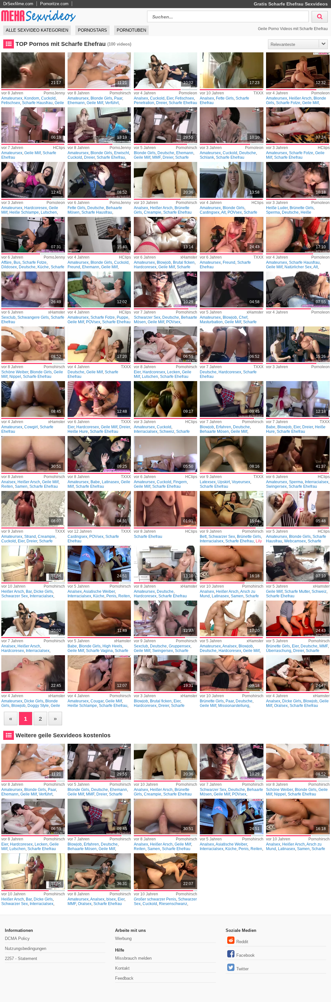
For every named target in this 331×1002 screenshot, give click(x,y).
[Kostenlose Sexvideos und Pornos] (39, 15)
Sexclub (8, 317)
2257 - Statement (21, 958)
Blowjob (164, 262)
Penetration (144, 103)
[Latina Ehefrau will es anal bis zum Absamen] (231, 563)
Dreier (161, 103)
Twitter (242, 968)
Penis (111, 596)
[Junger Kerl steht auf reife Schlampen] (99, 673)
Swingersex (276, 486)
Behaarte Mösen (214, 431)
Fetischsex (10, 103)
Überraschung (278, 650)
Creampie (152, 212)
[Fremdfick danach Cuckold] (99, 125)
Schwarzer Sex (147, 317)
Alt (223, 212)
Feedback (124, 978)
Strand (30, 536)
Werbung (123, 938)
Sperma (273, 212)
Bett (203, 536)
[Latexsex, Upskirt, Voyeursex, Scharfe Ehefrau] (231, 454)
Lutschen (49, 212)
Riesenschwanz (173, 903)
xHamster (188, 257)
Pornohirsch (120, 93)
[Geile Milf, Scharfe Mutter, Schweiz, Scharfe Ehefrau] (298, 563)
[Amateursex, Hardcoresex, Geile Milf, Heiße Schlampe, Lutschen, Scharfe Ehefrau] (33, 180)
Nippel (15, 376)
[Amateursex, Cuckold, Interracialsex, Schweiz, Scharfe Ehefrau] (166, 399)
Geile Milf (95, 103)
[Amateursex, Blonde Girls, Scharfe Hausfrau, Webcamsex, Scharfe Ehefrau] (298, 509)
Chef (243, 317)
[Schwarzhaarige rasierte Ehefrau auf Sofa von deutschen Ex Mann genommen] (231, 399)
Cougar (97, 701)
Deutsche (165, 153)
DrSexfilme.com (18, 3)
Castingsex (209, 212)
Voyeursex (241, 482)
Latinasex (110, 482)
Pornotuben (131, 30)
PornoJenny (54, 93)
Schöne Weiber (14, 372)
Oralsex (281, 705)
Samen (21, 486)
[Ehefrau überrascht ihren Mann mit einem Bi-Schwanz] (99, 871)
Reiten (7, 486)
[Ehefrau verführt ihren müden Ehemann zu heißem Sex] (99, 70)
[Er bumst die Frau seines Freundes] (298, 289)
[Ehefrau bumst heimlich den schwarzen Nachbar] (33, 563)
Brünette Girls (302, 208)
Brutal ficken (184, 262)
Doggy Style (38, 705)
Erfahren (223, 427)
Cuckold (48, 98)
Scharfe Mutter (297, 591)
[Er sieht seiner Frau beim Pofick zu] (166, 70)
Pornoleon (188, 93)
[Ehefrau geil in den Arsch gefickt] (166, 180)
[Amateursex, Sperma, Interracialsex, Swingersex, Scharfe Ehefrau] (298, 454)
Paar (118, 98)
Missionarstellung (233, 705)
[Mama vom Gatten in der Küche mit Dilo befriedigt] (33, 235)
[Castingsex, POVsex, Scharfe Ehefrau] (99, 509)
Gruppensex (179, 646)
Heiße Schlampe (24, 212)
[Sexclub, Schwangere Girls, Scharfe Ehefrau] (33, 289)
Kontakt (122, 968)
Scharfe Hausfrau (37, 103)
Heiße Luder (277, 208)
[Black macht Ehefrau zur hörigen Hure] (166, 871)
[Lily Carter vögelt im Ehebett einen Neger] (231, 509)
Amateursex (11, 98)
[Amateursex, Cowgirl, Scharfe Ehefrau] (33, 399)
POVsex (235, 212)
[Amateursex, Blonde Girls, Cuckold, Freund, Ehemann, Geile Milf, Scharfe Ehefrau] (99, 235)
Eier (169, 98)
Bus (17, 262)
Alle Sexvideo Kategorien (37, 30)
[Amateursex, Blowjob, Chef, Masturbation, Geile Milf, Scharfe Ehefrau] (231, 289)
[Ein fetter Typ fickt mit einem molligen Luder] (298, 344)
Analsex (141, 98)
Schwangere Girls (33, 317)
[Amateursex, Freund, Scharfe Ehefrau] (231, 235)
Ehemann (76, 103)
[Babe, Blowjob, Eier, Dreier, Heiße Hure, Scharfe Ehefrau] (298, 399)
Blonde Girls (101, 98)
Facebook (245, 955)
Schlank (207, 157)
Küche (43, 267)
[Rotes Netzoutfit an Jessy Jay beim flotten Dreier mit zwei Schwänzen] (298, 618)
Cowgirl (31, 427)
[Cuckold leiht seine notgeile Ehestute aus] (33, 70)
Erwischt (121, 153)
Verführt (112, 103)
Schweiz (166, 431)
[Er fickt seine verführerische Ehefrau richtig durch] (33, 344)
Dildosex (9, 267)
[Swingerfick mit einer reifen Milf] (298, 235)
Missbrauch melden (133, 958)
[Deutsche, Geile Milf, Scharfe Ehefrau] (99, 344)
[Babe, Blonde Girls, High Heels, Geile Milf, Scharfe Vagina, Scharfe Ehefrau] (99, 618)
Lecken (173, 372)
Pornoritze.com (54, 3)
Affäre (6, 262)
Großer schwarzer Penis (155, 899)
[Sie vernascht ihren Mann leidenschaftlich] (298, 70)
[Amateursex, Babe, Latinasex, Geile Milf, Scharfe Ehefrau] (99, 454)
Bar (29, 591)
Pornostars (92, 30)
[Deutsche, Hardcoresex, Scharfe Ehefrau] (231, 344)
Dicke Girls (43, 591)
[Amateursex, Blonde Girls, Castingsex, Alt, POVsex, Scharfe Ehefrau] (231, 180)
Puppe (122, 317)
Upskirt (224, 482)
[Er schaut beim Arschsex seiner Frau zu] (33, 618)
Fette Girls (225, 98)
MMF (156, 157)
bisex (111, 899)
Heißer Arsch (300, 98)
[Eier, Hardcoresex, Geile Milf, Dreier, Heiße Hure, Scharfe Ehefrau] (99, 399)
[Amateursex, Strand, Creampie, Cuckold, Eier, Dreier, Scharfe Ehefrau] (33, 509)
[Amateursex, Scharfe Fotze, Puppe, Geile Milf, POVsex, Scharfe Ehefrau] (99, 289)
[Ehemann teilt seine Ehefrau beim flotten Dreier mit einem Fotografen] (166, 125)
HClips (59, 147)
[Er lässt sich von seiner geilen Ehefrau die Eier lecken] (166, 344)
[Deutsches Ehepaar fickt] (231, 673)
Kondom (31, 98)
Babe (270, 427)
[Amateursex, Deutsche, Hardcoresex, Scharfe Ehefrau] (166, 563)
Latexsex (208, 482)
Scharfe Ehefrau (183, 103)
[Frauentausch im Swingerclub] (166, 618)
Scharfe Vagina (99, 650)
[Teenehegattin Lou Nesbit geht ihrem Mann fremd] (231, 125)
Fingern (180, 482)
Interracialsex (145, 431)
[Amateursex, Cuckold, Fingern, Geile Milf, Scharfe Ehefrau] (166, 454)
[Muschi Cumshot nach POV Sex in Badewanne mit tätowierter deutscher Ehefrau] (166, 289)
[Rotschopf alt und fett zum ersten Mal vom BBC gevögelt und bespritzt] (99, 180)
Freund (74, 267)
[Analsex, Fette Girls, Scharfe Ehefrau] (231, 70)
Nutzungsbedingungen (25, 948)
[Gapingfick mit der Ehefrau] (33, 454)
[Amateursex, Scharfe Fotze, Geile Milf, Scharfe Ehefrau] (298, 125)
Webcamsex (295, 541)
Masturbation (211, 322)
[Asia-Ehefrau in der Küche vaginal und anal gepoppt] (99, 563)
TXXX (258, 93)
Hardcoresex (35, 208)
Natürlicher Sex (298, 267)
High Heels (112, 646)
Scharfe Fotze (288, 103)
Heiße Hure (78, 431)
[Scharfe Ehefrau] (166, 509)
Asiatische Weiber (99, 591)
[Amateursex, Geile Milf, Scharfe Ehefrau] (33, 125)
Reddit (242, 941)
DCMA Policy (17, 938)
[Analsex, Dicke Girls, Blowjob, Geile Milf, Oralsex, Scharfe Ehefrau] (298, 673)
